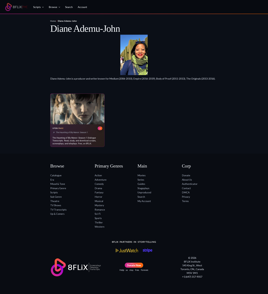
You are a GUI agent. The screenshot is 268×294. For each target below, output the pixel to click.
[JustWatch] (127, 250)
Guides (141, 183)
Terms (185, 201)
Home (53, 21)
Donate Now (134, 265)
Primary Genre (58, 188)
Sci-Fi (98, 213)
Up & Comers (57, 213)
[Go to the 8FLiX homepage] (16, 7)
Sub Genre (56, 196)
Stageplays (143, 188)
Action (98, 175)
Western (99, 226)
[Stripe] (147, 250)
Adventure (101, 179)
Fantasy (99, 192)
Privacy (186, 196)
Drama (98, 188)
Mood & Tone (57, 183)
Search (141, 196)
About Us (187, 179)
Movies (141, 175)
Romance (100, 209)
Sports (98, 218)
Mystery (99, 205)
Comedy (99, 183)
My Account (144, 201)
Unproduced (144, 192)
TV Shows (55, 205)
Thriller (99, 222)
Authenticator (190, 183)
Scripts (54, 192)
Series (140, 179)
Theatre (54, 201)
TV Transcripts (58, 209)
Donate (186, 175)
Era (52, 179)
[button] (42, 7)
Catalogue (56, 175)
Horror (98, 196)
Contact (186, 188)
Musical (99, 201)
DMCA (186, 192)
